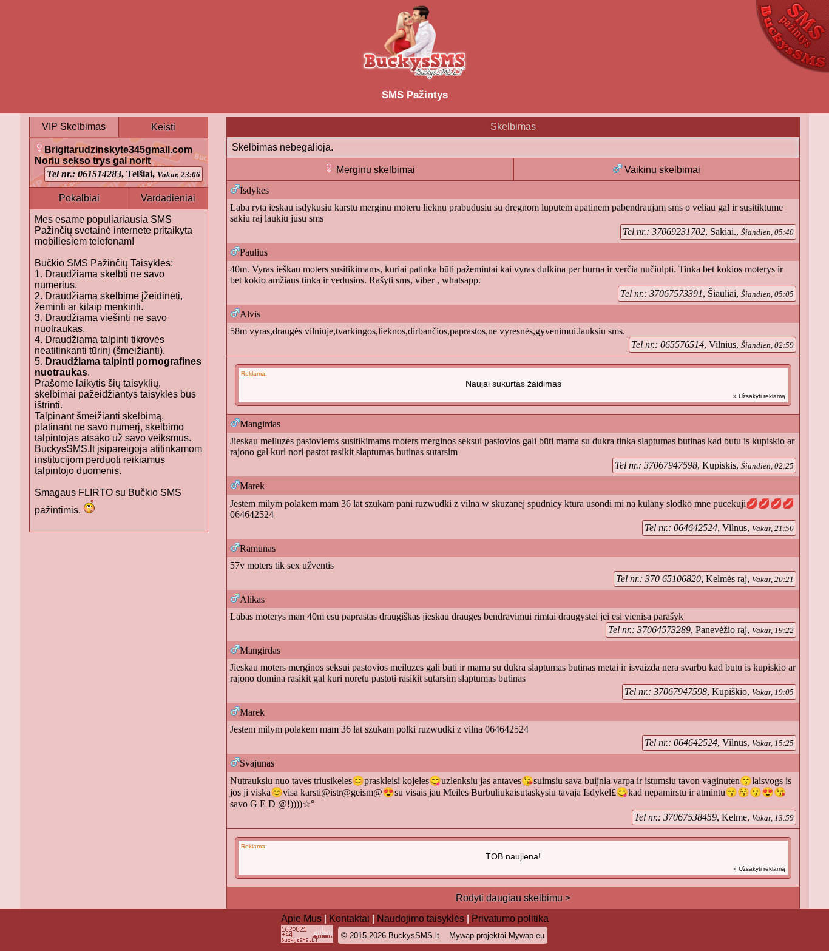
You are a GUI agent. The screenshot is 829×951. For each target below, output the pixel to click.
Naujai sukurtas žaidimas (513, 383)
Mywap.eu (526, 935)
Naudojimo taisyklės (420, 918)
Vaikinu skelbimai (661, 169)
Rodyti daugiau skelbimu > (513, 898)
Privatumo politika (510, 918)
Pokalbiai (79, 198)
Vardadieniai (168, 198)
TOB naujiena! (513, 856)
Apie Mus (301, 918)
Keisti (163, 127)
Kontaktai (349, 918)
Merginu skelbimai (374, 169)
